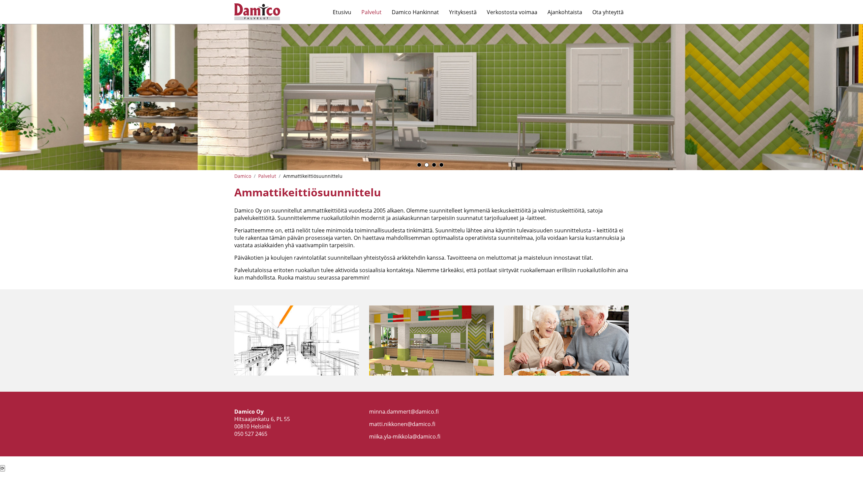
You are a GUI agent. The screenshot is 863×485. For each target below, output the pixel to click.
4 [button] (441, 165)
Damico (242, 176)
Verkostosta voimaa (512, 12)
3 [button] (434, 165)
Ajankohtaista (564, 12)
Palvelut (371, 12)
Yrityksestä (463, 12)
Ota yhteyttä (608, 12)
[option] (431, 97)
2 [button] (426, 165)
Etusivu (342, 12)
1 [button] (419, 165)
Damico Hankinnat (415, 12)
